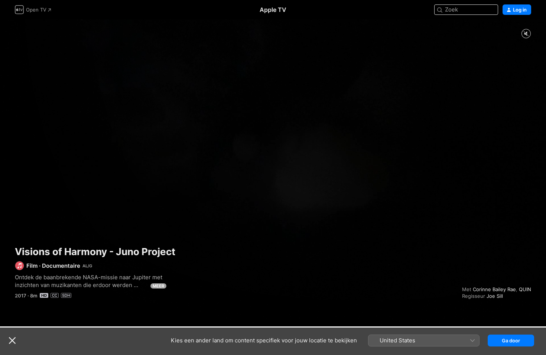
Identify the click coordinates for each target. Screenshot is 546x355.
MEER (158, 286)
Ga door (511, 340)
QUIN (525, 289)
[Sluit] (12, 340)
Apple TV (273, 9)
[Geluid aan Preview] (526, 34)
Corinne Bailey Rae (494, 289)
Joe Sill (495, 296)
